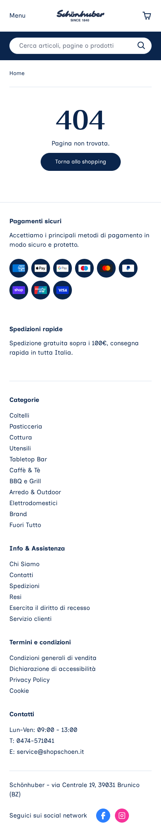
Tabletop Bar (28, 459)
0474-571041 (35, 740)
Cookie (19, 690)
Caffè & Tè (24, 470)
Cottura (20, 437)
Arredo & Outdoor (35, 492)
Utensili (20, 448)
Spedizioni (24, 586)
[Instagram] (122, 816)
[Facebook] (103, 816)
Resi (15, 597)
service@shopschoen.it (50, 751)
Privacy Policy (29, 679)
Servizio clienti (30, 618)
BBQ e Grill (25, 481)
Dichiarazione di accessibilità (52, 668)
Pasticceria (25, 426)
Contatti (21, 575)
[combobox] (80, 46)
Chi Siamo (24, 564)
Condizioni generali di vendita (53, 658)
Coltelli (19, 415)
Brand (18, 514)
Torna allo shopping (80, 161)
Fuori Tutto (25, 525)
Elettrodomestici (33, 503)
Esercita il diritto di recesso (49, 607)
